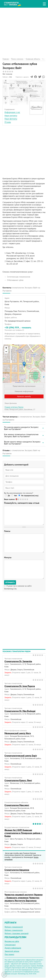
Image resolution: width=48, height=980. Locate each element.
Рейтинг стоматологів (14, 930)
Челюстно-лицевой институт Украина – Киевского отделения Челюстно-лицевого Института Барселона (23, 897)
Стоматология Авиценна (16, 869)
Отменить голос (16, 499)
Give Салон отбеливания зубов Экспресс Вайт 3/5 (23, 499)
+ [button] (6, 347)
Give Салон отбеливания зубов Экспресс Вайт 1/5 (19, 499)
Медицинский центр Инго (17, 733)
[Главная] (14, 3)
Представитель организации (24, 386)
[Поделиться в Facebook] (35, 77)
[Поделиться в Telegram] (31, 77)
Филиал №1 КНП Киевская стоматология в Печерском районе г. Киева (23, 833)
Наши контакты (10, 115)
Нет (15, 495)
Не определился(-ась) (30, 495)
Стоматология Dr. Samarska (18, 661)
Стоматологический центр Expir (20, 755)
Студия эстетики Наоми (14, 407)
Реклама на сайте (12, 941)
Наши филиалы (10, 119)
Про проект (9, 954)
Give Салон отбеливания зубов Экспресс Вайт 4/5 (25, 499)
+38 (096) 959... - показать (18, 328)
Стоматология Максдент (16, 805)
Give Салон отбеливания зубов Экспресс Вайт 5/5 (27, 499)
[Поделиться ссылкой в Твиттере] (39, 77)
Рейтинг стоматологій (14, 927)
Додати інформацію (13, 948)
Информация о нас (12, 112)
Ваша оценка (9, 499)
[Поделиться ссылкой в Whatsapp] (43, 77)
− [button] (6, 351)
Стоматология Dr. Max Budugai (19, 711)
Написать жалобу (24, 396)
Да (9, 495)
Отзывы (7, 122)
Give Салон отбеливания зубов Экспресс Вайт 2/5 (21, 499)
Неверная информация (24, 391)
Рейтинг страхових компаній (16, 933)
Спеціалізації (10, 944)
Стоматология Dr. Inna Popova (19, 686)
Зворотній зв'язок (12, 951)
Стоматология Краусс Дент (18, 780)
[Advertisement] (24, 32)
